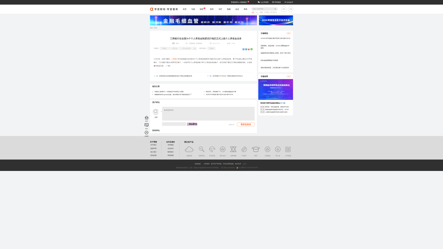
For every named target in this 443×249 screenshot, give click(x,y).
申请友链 (171, 155)
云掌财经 (207, 164)
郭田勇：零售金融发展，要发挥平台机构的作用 (279, 107)
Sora (257, 12)
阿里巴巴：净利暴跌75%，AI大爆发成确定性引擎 (221, 91)
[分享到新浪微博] (249, 49)
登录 (283, 9)
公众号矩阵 (264, 2)
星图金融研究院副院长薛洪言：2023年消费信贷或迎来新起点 (284, 109)
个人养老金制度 (185, 48)
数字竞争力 (273, 12)
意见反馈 (153, 155)
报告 (201, 9)
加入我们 (153, 152)
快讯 (155, 28)
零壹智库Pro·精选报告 (239, 2)
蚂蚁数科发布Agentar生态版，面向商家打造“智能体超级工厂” (173, 94)
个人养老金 (173, 48)
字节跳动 (267, 12)
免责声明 (153, 148)
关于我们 (153, 145)
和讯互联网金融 (228, 164)
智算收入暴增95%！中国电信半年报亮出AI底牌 (169, 91)
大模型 (261, 12)
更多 (245, 163)
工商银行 (164, 48)
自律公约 (231, 124)
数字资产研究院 (216, 164)
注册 (290, 9)
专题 (193, 9)
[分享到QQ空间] (246, 49)
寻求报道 (277, 2)
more (288, 33)
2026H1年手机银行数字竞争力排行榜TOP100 (219, 94)
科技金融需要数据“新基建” (269, 60)
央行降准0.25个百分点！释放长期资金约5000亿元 (228, 76)
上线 (194, 48)
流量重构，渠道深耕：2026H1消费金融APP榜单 (275, 47)
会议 (237, 9)
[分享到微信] (252, 49)
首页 (185, 9)
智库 (212, 9)
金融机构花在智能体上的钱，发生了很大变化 (276, 53)
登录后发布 (246, 124)
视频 (229, 9)
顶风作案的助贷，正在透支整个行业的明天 (275, 67)
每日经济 (238, 164)
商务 (245, 9)
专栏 (220, 9)
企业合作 (289, 2)
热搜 (253, 12)
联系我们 (171, 152)
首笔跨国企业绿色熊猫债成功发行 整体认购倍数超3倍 (175, 76)
